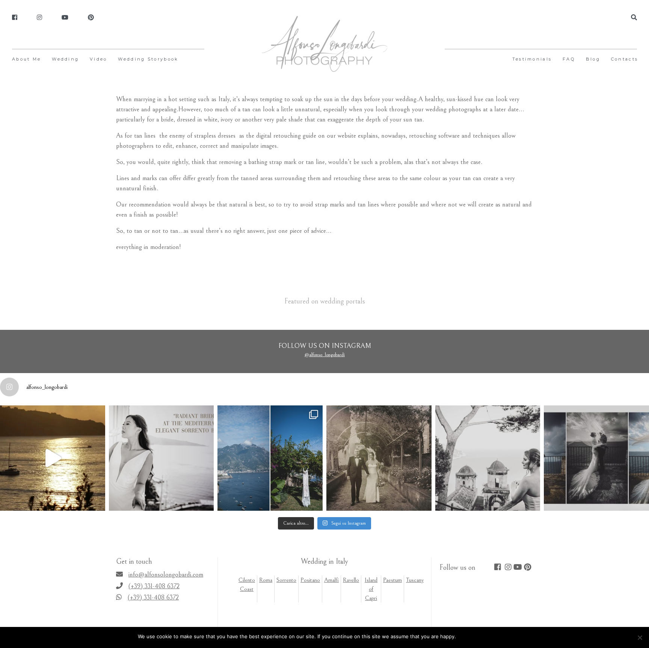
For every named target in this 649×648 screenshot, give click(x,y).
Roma (265, 580)
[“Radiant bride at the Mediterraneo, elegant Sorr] (161, 458)
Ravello (351, 580)
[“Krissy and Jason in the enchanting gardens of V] (487, 458)
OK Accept (472, 636)
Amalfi (331, 580)
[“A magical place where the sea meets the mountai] (270, 458)
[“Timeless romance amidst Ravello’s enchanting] (379, 458)
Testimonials (532, 59)
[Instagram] (39, 17)
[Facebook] (14, 17)
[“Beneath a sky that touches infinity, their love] (596, 458)
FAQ (569, 59)
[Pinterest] (91, 17)
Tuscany (415, 580)
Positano (310, 580)
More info (499, 636)
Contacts (624, 59)
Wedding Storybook (148, 59)
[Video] (65, 17)
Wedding (65, 59)
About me (26, 59)
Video (98, 59)
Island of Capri (371, 589)
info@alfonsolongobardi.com (165, 574)
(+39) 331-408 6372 (154, 586)
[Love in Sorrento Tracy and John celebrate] (52, 458)
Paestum (392, 580)
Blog (593, 59)
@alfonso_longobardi (324, 355)
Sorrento (286, 580)
